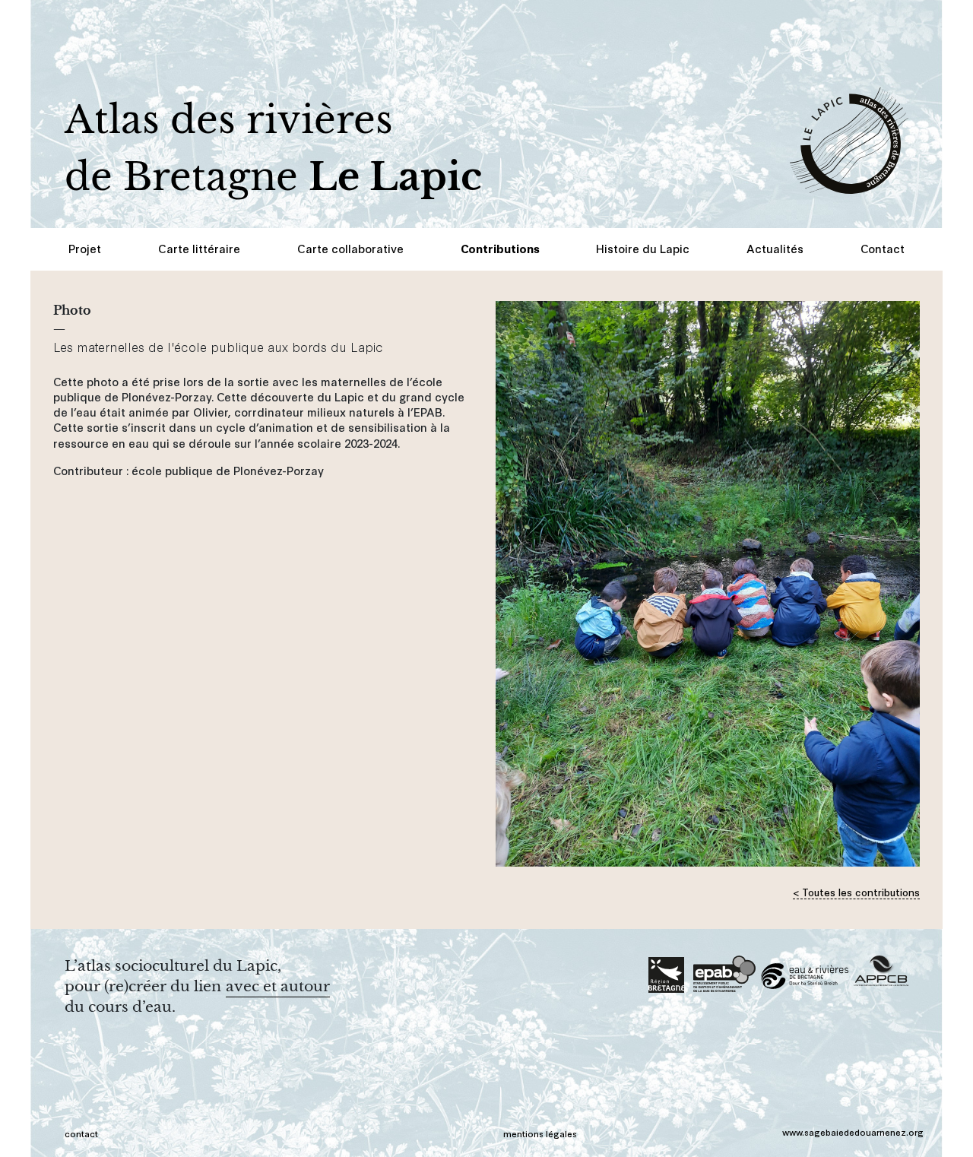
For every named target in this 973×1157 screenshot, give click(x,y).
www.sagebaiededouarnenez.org (853, 1131)
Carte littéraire (199, 248)
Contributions (500, 248)
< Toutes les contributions (856, 891)
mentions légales (540, 1133)
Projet (84, 248)
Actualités (774, 248)
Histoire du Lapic (642, 248)
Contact (882, 248)
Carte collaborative (350, 248)
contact (81, 1133)
